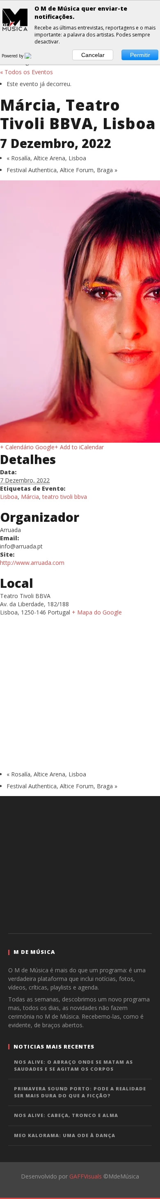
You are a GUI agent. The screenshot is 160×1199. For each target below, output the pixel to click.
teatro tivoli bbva (64, 497)
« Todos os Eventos (26, 72)
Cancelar (93, 55)
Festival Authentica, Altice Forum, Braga (62, 170)
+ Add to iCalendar (79, 447)
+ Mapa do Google (97, 612)
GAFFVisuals (85, 1176)
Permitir (140, 55)
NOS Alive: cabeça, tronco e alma (66, 1115)
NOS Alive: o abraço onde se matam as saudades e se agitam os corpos (73, 1065)
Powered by (13, 56)
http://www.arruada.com (32, 563)
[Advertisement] (80, 863)
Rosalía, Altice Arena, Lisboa (46, 158)
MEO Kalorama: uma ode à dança (64, 1135)
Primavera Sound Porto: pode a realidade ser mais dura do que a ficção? (80, 1092)
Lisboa (9, 497)
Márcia (30, 497)
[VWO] (33, 56)
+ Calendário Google (27, 447)
